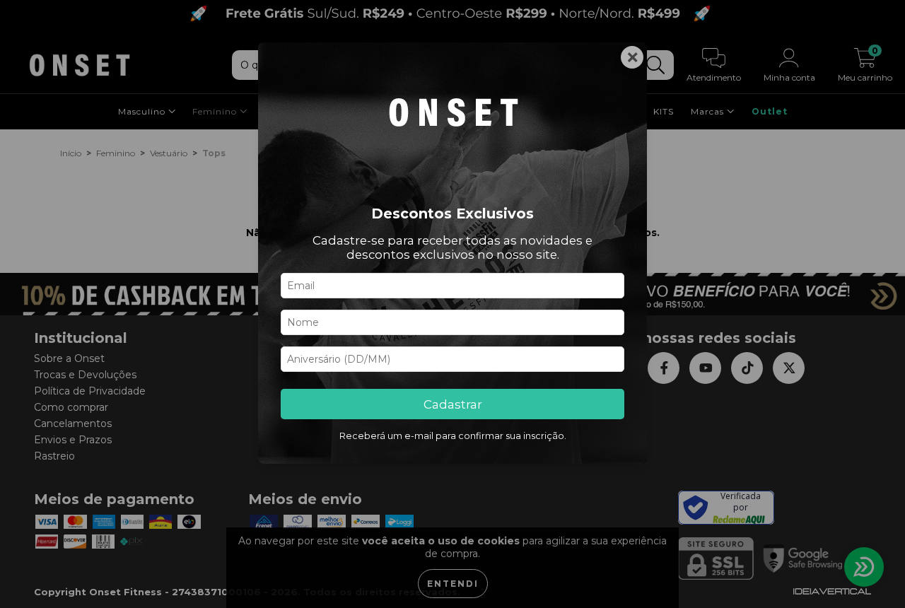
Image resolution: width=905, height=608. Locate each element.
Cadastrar (453, 404)
